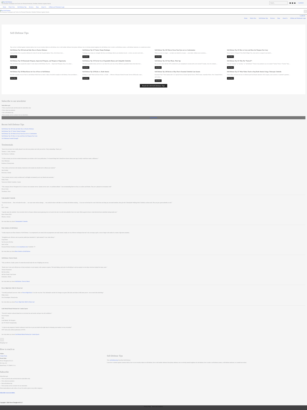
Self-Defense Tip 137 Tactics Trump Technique (96, 50)
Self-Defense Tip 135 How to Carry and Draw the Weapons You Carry (247, 50)
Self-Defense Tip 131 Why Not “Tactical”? (239, 61)
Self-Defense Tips (21, 7)
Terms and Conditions (157, 406)
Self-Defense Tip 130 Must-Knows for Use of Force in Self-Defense (30, 71)
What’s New (12, 7)
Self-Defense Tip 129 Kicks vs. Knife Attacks (95, 71)
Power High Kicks (27, 292)
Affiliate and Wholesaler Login (56, 7)
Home (4, 7)
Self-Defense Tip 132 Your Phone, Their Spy (168, 61)
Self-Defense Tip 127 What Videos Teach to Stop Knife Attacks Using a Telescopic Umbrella (254, 71)
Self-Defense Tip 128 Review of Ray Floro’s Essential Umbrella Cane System (177, 71)
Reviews (31, 7)
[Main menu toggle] (305, 11)
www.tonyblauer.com (22, 246)
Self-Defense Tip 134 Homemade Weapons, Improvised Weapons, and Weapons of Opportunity (38, 61)
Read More (13, 56)
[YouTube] (294, 3)
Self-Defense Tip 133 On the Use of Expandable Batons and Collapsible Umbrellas (106, 61)
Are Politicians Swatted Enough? (10, 138)
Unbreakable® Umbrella (21, 221)
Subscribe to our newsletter (7, 392)
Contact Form (3, 356)
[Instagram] (292, 3)
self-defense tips (114, 360)
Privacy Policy (147, 406)
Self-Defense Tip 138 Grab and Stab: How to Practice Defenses (28, 50)
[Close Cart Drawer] (2, 340)
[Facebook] (290, 3)
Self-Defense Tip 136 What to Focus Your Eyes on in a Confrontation (175, 50)
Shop (37, 7)
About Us (43, 7)
